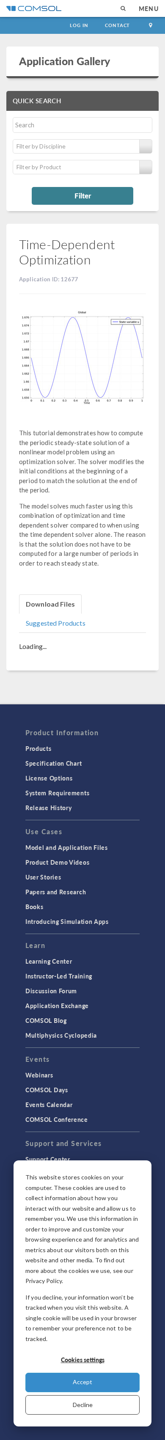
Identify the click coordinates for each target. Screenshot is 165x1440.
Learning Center (48, 961)
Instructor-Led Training (58, 976)
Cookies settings (82, 1359)
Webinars (39, 1075)
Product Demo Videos (57, 862)
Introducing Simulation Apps (67, 921)
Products (38, 748)
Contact (117, 25)
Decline (83, 1404)
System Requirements (57, 793)
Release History (48, 807)
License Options (49, 778)
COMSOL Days (46, 1089)
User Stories (43, 877)
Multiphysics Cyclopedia (61, 1035)
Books (34, 906)
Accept (82, 1381)
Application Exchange (57, 1005)
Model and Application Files (66, 847)
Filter (82, 195)
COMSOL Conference (56, 1119)
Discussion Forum (51, 991)
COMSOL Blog (46, 1020)
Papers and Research (55, 892)
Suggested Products (55, 623)
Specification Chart (53, 763)
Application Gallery (64, 61)
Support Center (47, 1159)
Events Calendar (49, 1104)
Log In (79, 25)
